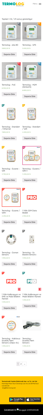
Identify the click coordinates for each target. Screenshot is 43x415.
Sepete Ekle (9, 54)
